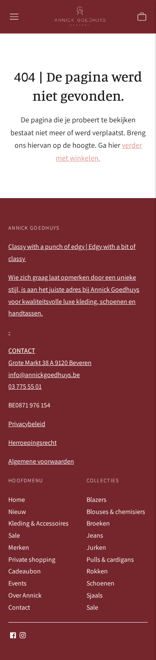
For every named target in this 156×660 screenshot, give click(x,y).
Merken (18, 547)
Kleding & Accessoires (38, 523)
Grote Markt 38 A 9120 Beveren (50, 362)
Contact (19, 607)
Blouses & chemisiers (116, 511)
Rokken (97, 571)
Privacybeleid (26, 423)
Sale (14, 535)
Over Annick (25, 595)
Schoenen (100, 583)
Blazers (96, 499)
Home (16, 499)
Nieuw (17, 511)
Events (17, 583)
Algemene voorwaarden (41, 461)
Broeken (98, 523)
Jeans (95, 535)
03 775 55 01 (25, 386)
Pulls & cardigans (110, 559)
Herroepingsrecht (32, 442)
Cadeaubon (24, 571)
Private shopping (31, 559)
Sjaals (95, 595)
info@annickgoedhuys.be (44, 374)
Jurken (96, 547)
